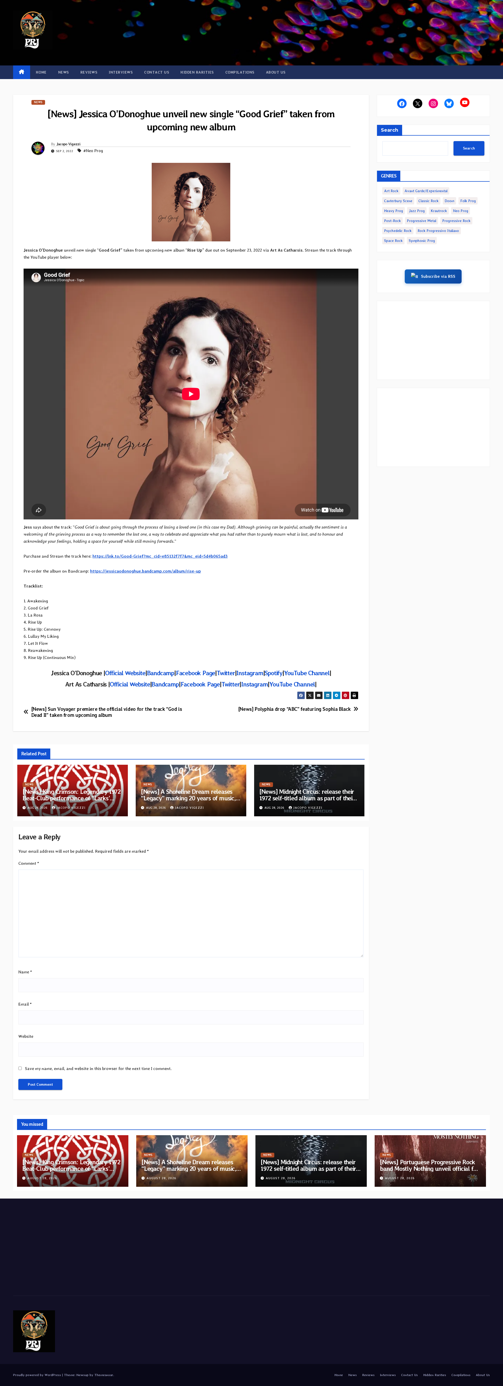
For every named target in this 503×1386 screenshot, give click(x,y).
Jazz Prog (417, 211)
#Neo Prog (93, 150)
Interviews (121, 72)
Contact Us (156, 72)
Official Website (125, 673)
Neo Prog (460, 211)
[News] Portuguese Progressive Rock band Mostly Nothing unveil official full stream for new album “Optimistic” (430, 1168)
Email (25, 1004)
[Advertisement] (433, 340)
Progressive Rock (456, 221)
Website (25, 1036)
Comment (28, 863)
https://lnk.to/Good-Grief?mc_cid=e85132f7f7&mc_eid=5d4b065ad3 (160, 556)
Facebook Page (195, 673)
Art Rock (391, 191)
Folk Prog (468, 201)
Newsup (82, 1375)
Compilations (239, 72)
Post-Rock (392, 221)
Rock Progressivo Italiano (438, 231)
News (63, 72)
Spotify (273, 673)
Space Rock (393, 241)
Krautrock (439, 211)
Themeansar (103, 1375)
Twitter (226, 673)
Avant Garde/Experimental (425, 191)
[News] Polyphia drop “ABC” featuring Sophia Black (294, 709)
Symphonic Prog (422, 241)
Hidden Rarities (197, 72)
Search (389, 130)
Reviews (88, 72)
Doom (449, 201)
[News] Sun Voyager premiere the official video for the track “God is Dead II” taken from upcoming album (106, 712)
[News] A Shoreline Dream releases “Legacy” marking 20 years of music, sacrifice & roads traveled (188, 798)
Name (25, 971)
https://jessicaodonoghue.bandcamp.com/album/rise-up (145, 571)
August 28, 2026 (42, 1178)
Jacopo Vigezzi (68, 144)
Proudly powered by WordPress (37, 1375)
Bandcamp (160, 673)
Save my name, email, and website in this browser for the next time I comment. (98, 1068)
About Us (276, 72)
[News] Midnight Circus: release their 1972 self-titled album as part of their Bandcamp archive (307, 798)
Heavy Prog (393, 211)
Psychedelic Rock (398, 231)
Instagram (249, 673)
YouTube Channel (307, 673)
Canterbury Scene (398, 201)
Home (41, 72)
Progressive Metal (421, 221)
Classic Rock (428, 201)
